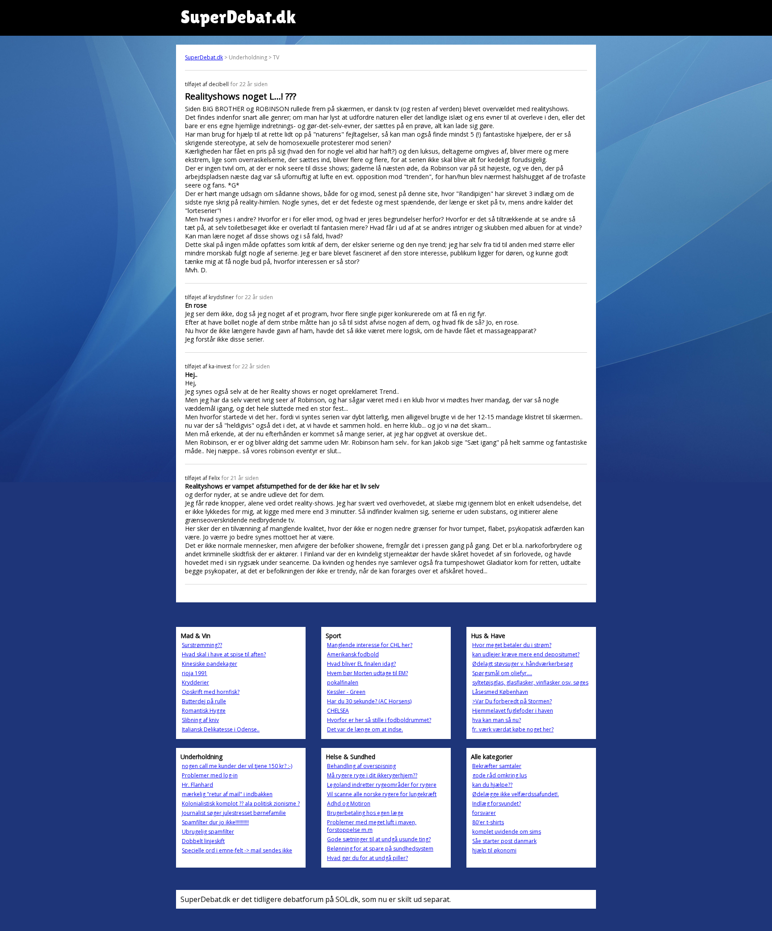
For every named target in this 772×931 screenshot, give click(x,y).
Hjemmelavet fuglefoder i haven (512, 710)
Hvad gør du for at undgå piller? (367, 858)
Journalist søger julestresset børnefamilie (234, 813)
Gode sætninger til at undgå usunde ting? (379, 839)
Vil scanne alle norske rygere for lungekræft (381, 794)
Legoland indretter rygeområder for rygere (381, 785)
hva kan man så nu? (496, 720)
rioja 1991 (194, 673)
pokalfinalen (342, 682)
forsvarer (484, 813)
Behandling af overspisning (361, 766)
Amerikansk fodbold (353, 654)
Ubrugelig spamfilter (208, 831)
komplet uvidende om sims (506, 831)
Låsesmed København (500, 692)
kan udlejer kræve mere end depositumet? (525, 654)
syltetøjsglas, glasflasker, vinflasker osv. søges (530, 682)
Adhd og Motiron (348, 803)
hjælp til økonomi (494, 850)
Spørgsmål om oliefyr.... (502, 673)
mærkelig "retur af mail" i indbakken (227, 794)
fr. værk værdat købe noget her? (513, 729)
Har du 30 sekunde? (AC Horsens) (369, 701)
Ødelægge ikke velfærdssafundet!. (515, 794)
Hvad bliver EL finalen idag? (361, 664)
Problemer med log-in (210, 775)
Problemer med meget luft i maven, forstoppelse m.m (371, 826)
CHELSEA (338, 710)
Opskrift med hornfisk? (210, 692)
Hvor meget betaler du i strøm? (511, 645)
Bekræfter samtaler (496, 766)
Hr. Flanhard (197, 785)
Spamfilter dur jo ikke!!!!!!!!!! (215, 822)
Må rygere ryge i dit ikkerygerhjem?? (372, 775)
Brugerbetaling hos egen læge (365, 813)
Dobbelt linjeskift (203, 841)
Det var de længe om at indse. (365, 729)
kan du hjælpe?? (492, 785)
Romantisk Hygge (204, 710)
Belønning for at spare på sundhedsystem (380, 848)
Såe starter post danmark (504, 841)
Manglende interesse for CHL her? (369, 645)
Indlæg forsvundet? (496, 803)
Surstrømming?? (202, 645)
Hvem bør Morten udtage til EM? (367, 673)
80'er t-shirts (488, 822)
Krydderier (195, 682)
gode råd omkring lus (499, 775)
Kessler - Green (346, 692)
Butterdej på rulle (204, 701)
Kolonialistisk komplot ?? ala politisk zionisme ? (241, 803)
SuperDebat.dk (204, 57)
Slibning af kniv (200, 720)
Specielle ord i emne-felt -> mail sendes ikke (237, 850)
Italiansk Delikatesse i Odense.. (221, 729)
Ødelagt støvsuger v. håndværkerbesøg (522, 664)
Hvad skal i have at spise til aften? (224, 654)
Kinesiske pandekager (209, 664)
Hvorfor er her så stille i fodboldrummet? (379, 720)
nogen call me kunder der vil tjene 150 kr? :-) (237, 766)
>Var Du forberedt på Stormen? (512, 701)
